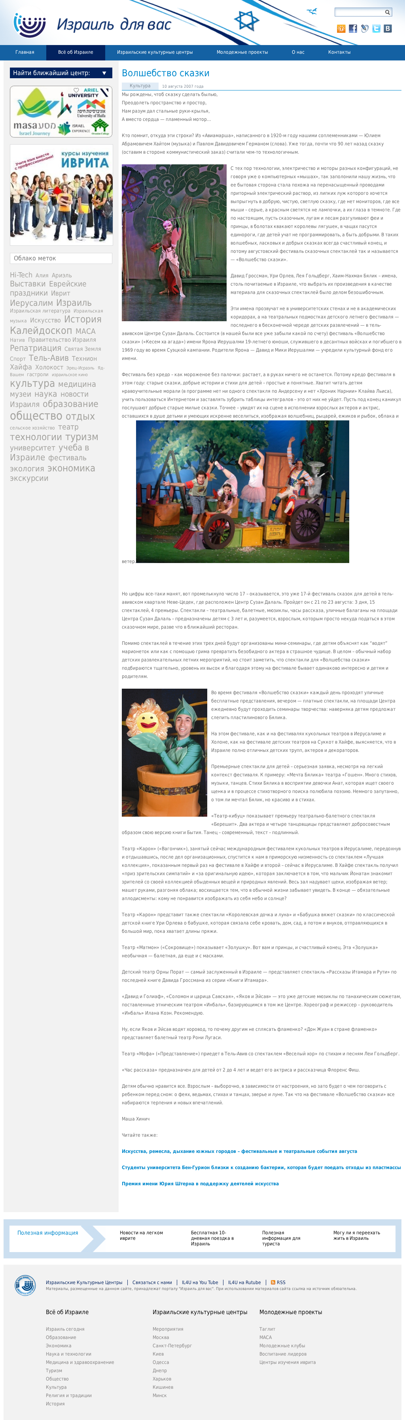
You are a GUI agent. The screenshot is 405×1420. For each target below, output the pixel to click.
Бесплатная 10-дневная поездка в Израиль (212, 1238)
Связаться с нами (152, 1282)
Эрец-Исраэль (80, 368)
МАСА (86, 331)
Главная (24, 52)
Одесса (161, 1362)
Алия (42, 275)
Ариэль (62, 275)
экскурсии (29, 478)
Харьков (162, 1379)
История (83, 319)
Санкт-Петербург (172, 1345)
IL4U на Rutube (244, 1282)
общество (36, 415)
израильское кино (70, 374)
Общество (57, 1379)
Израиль (74, 303)
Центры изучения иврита (287, 1362)
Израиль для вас (88, 22)
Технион (84, 358)
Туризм (54, 1370)
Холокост (49, 367)
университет (32, 448)
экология (27, 468)
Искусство (45, 320)
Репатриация (35, 348)
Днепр (160, 1370)
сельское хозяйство (32, 428)
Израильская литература (40, 311)
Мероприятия (168, 1329)
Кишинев (163, 1387)
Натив (17, 340)
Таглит (267, 1329)
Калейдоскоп (41, 330)
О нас (298, 52)
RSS (281, 1282)
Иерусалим (31, 303)
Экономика (59, 1345)
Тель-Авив (49, 358)
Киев (158, 1354)
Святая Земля (82, 349)
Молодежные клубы (282, 1345)
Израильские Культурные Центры (84, 1282)
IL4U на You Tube (200, 1282)
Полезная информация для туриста (281, 1238)
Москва (161, 1337)
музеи (20, 394)
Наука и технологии (68, 1354)
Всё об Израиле (75, 52)
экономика (71, 468)
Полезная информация (47, 1233)
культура (32, 383)
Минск (160, 1395)
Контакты (339, 52)
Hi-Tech (21, 275)
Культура (140, 86)
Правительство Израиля (62, 339)
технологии (36, 437)
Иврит (60, 293)
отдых (80, 416)
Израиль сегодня (65, 1329)
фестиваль (67, 457)
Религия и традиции (69, 1395)
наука (45, 394)
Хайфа (21, 367)
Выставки (28, 283)
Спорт (18, 359)
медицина (77, 384)
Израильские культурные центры (155, 52)
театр (68, 426)
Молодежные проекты (242, 52)
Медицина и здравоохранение (80, 1362)
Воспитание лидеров (283, 1354)
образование (70, 404)
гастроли (38, 374)
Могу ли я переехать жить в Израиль (356, 1235)
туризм (81, 437)
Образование (61, 1337)
